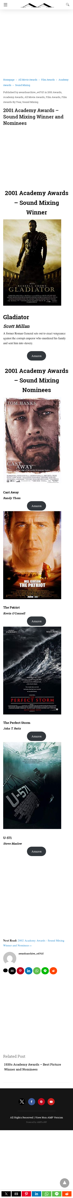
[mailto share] (12, 970)
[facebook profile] (31, 1101)
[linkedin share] (28, 970)
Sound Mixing (22, 85)
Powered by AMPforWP (36, 1122)
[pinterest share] (20, 970)
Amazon (36, 356)
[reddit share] (53, 970)
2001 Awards (54, 92)
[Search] (66, 4)
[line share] (45, 970)
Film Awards (48, 79)
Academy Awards (13, 97)
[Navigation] (4, 4)
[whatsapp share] (37, 970)
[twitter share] (5, 970)
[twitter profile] (21, 1101)
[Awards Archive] (37, 3)
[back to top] (64, 1183)
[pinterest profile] (41, 1101)
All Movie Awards (27, 79)
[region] (36, 156)
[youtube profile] (51, 1101)
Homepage (8, 79)
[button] (6, 1193)
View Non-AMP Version (49, 1117)
